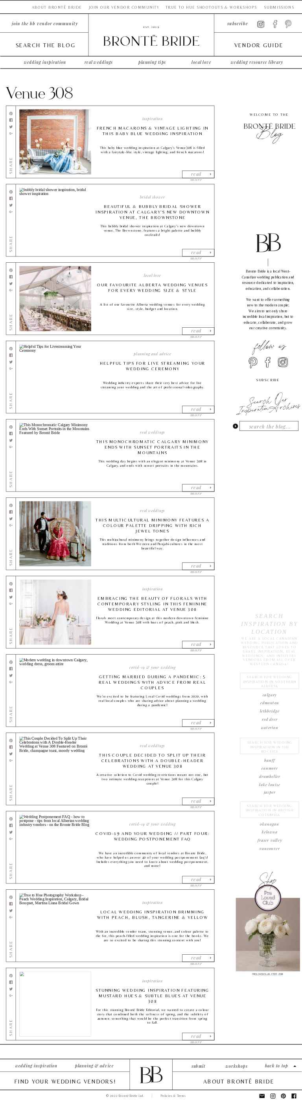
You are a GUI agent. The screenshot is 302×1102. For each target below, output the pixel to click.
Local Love (152, 275)
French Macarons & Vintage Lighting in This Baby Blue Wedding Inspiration (152, 131)
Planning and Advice (152, 354)
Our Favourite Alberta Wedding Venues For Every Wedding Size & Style (152, 287)
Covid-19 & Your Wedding (152, 667)
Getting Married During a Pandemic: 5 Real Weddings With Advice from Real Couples (152, 682)
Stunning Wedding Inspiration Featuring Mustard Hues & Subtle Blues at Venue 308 (152, 996)
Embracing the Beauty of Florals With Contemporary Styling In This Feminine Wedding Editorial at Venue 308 (152, 604)
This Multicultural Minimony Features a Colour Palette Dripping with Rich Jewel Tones (152, 526)
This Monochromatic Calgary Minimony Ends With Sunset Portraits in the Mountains (152, 447)
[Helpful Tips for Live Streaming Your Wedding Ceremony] (55, 377)
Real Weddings (152, 432)
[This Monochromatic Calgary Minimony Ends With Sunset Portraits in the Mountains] (55, 455)
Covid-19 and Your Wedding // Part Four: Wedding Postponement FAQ (152, 836)
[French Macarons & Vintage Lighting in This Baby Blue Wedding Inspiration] (55, 141)
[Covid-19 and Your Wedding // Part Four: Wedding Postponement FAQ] (55, 847)
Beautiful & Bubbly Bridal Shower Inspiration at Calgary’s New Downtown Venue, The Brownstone (152, 212)
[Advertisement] (268, 1025)
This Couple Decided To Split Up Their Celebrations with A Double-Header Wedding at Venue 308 (152, 761)
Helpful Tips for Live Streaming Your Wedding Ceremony (152, 366)
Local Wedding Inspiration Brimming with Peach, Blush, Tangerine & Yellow (152, 914)
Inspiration (152, 119)
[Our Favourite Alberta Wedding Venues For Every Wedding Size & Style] (55, 298)
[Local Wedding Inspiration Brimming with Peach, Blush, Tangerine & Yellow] (55, 925)
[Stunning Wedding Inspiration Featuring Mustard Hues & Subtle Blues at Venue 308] (55, 1004)
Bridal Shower (152, 197)
